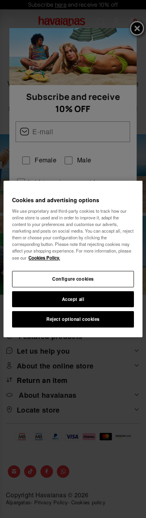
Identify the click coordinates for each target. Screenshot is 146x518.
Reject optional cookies (73, 319)
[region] (73, 259)
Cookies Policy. (44, 258)
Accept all (73, 299)
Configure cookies (73, 279)
